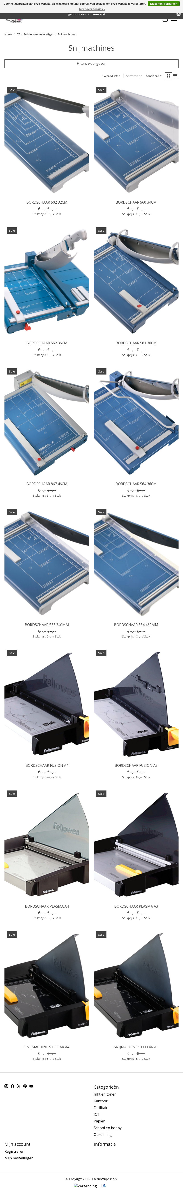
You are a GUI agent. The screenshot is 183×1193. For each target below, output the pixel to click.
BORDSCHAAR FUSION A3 (136, 765)
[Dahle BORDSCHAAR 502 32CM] (46, 141)
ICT (18, 34)
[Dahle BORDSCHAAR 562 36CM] (46, 281)
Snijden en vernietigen (38, 34)
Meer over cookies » (92, 9)
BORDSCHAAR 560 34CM (136, 202)
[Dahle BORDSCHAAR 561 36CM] (136, 281)
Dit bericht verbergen (163, 3)
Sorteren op (134, 76)
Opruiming (103, 1134)
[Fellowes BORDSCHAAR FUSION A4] (46, 704)
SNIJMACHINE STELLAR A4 (47, 1046)
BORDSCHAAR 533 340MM (47, 624)
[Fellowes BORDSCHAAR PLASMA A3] (136, 844)
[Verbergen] (178, 13)
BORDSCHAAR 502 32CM (46, 202)
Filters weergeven (91, 63)
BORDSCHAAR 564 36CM (136, 483)
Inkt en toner (105, 1094)
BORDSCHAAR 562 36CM (46, 342)
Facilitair (101, 1107)
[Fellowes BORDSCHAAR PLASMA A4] (46, 844)
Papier (99, 1121)
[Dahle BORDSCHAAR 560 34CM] (136, 141)
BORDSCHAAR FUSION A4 (46, 765)
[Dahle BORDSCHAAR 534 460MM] (136, 563)
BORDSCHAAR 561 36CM (136, 342)
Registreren (14, 1151)
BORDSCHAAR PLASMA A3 (136, 906)
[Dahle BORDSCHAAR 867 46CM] (46, 422)
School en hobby (108, 1127)
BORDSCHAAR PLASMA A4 (47, 906)
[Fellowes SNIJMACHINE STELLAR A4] (46, 985)
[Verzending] (85, 1186)
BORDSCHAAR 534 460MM (136, 624)
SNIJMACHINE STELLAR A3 (136, 1046)
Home (8, 34)
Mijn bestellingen (18, 1158)
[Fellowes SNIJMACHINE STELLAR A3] (136, 985)
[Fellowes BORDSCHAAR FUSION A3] (136, 704)
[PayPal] (104, 1186)
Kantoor (101, 1100)
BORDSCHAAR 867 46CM (46, 483)
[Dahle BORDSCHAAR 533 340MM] (46, 563)
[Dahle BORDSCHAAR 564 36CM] (136, 422)
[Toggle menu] (174, 19)
